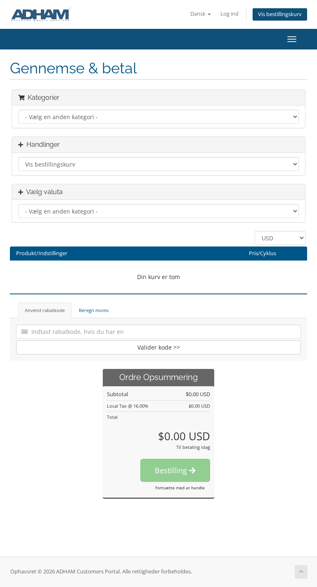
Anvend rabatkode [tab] (45, 310)
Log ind (229, 13)
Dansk (198, 13)
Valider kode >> (158, 347)
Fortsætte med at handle (180, 488)
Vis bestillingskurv (280, 14)
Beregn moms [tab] (94, 310)
